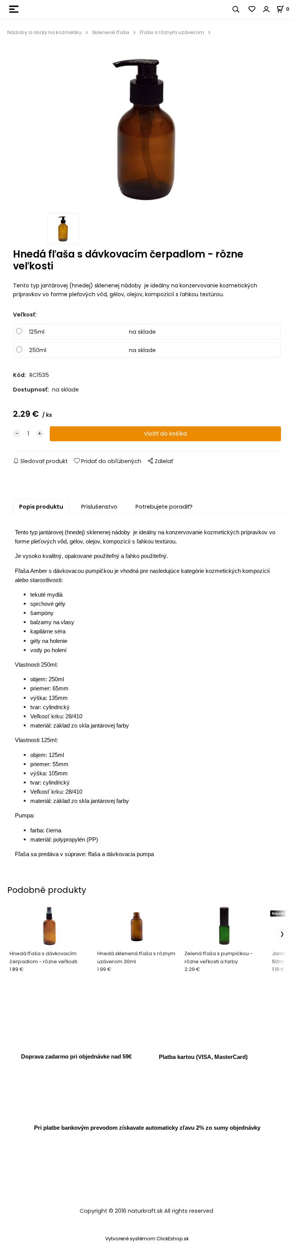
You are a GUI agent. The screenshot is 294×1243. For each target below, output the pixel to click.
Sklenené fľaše (110, 32)
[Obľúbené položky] (252, 9)
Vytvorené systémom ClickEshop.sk (147, 1238)
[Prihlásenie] (266, 9)
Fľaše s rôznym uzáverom (172, 32)
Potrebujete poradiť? (164, 507)
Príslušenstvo (99, 507)
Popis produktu (41, 507)
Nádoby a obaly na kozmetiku (44, 32)
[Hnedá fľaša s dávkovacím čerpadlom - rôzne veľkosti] (147, 128)
